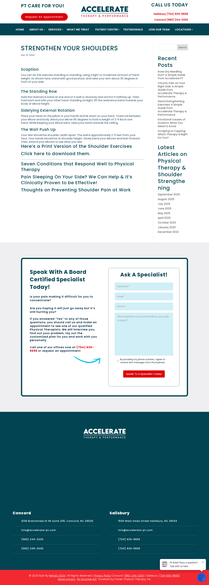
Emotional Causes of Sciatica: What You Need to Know (171, 123)
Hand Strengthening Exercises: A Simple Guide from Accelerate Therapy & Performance (172, 108)
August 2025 (166, 199)
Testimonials (133, 29)
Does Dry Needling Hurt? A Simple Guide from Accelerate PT (171, 75)
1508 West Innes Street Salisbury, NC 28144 (147, 521)
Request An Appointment (44, 17)
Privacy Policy (102, 576)
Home (20, 29)
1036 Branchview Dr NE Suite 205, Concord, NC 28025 (57, 521)
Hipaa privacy (66, 579)
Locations (183, 29)
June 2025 (164, 208)
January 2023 (167, 227)
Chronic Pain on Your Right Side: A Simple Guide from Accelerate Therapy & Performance (172, 89)
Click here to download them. (55, 154)
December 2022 (168, 232)
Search (183, 47)
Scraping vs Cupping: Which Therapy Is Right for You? (173, 134)
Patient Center (106, 29)
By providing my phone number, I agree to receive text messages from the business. (142, 361)
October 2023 (167, 222)
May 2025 (164, 213)
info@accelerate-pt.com (38, 530)
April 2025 (164, 218)
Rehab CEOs (57, 576)
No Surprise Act (87, 579)
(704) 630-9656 (129, 539)
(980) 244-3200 (32, 539)
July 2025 (164, 204)
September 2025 (169, 194)
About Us (36, 29)
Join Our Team (159, 29)
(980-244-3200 (134, 576)
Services (54, 29)
